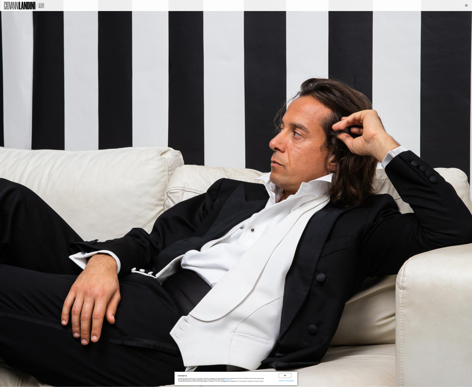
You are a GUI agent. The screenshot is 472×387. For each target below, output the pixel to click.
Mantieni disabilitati (286, 381)
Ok (285, 375)
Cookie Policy (228, 380)
